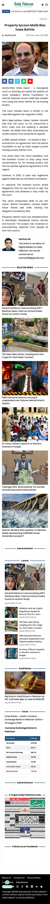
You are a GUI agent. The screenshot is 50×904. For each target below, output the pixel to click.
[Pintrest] (27, 886)
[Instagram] (17, 886)
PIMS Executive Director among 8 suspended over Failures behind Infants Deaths (23, 400)
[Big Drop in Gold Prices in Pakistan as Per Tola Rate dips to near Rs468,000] (25, 682)
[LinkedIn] (10, 81)
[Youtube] (13, 886)
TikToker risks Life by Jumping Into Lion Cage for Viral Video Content (23, 356)
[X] (17, 81)
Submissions (22, 882)
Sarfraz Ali (10, 35)
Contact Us (19, 878)
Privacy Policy (33, 878)
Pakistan (43, 19)
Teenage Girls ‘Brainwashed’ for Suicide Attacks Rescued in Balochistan (23, 488)
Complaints (7, 882)
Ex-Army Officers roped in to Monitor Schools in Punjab (21, 445)
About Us (6, 878)
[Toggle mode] (42, 4)
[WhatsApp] (23, 81)
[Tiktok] (22, 886)
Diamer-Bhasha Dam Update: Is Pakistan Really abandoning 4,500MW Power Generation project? (24, 533)
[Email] (30, 81)
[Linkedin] (32, 886)
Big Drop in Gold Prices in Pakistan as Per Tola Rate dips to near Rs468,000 (24, 698)
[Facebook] (4, 81)
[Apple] (41, 886)
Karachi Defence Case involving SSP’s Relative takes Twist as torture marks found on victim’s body (22, 311)
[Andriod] (37, 886)
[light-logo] (24, 4)
